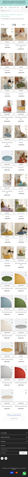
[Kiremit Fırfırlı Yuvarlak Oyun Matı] (7, 106)
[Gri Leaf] (21, 348)
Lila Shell (7, 216)
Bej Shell (7, 45)
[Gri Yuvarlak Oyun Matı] (21, 324)
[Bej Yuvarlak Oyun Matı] (7, 395)
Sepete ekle (21, 42)
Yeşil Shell (21, 216)
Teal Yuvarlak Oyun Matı (7, 167)
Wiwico (14, 469)
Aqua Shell (20, 191)
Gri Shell (21, 142)
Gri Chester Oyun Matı (7, 382)
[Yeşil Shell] (21, 205)
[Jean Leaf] (21, 229)
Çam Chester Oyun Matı (21, 312)
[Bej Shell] (7, 34)
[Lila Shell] (7, 205)
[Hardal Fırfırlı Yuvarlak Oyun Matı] (21, 106)
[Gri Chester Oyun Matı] (7, 372)
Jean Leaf (21, 240)
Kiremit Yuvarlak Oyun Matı (21, 406)
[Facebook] (2, 458)
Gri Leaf (21, 359)
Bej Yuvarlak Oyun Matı (7, 406)
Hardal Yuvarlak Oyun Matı (7, 359)
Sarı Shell (7, 240)
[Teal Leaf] (7, 83)
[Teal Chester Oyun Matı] (7, 301)
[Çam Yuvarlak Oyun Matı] (7, 277)
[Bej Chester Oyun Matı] (7, 324)
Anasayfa (2, 10)
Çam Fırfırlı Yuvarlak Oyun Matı (21, 264)
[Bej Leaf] (21, 59)
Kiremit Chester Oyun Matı (21, 382)
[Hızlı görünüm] (12, 32)
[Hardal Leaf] (7, 252)
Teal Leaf (7, 93)
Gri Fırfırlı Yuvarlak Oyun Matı (7, 192)
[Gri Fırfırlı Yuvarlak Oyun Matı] (7, 180)
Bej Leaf (21, 70)
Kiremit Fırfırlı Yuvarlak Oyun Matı (7, 118)
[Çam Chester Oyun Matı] (21, 301)
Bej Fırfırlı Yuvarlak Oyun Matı (21, 46)
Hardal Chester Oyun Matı (21, 288)
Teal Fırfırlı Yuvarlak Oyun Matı (7, 143)
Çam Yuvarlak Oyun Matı (7, 288)
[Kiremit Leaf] (21, 156)
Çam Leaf (21, 93)
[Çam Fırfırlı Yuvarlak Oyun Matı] (21, 252)
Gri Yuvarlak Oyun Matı (21, 335)
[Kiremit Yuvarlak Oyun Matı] (21, 395)
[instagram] (6, 458)
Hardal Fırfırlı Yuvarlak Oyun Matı (21, 118)
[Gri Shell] (21, 131)
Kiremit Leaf (21, 167)
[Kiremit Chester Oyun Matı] (21, 372)
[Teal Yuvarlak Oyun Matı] (7, 156)
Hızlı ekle (7, 42)
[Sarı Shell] (7, 229)
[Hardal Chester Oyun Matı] (21, 277)
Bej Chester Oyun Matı (7, 335)
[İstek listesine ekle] (12, 29)
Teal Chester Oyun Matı (7, 312)
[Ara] (6, 7)
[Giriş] (22, 7)
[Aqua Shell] (21, 180)
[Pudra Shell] (7, 59)
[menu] (1, 7)
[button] (13, 25)
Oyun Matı (8, 10)
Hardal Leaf (7, 263)
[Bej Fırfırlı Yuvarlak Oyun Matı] (21, 34)
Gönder (23, 453)
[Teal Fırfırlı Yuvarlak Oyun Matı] (7, 131)
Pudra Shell (7, 70)
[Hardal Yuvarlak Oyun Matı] (7, 348)
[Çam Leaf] (21, 83)
